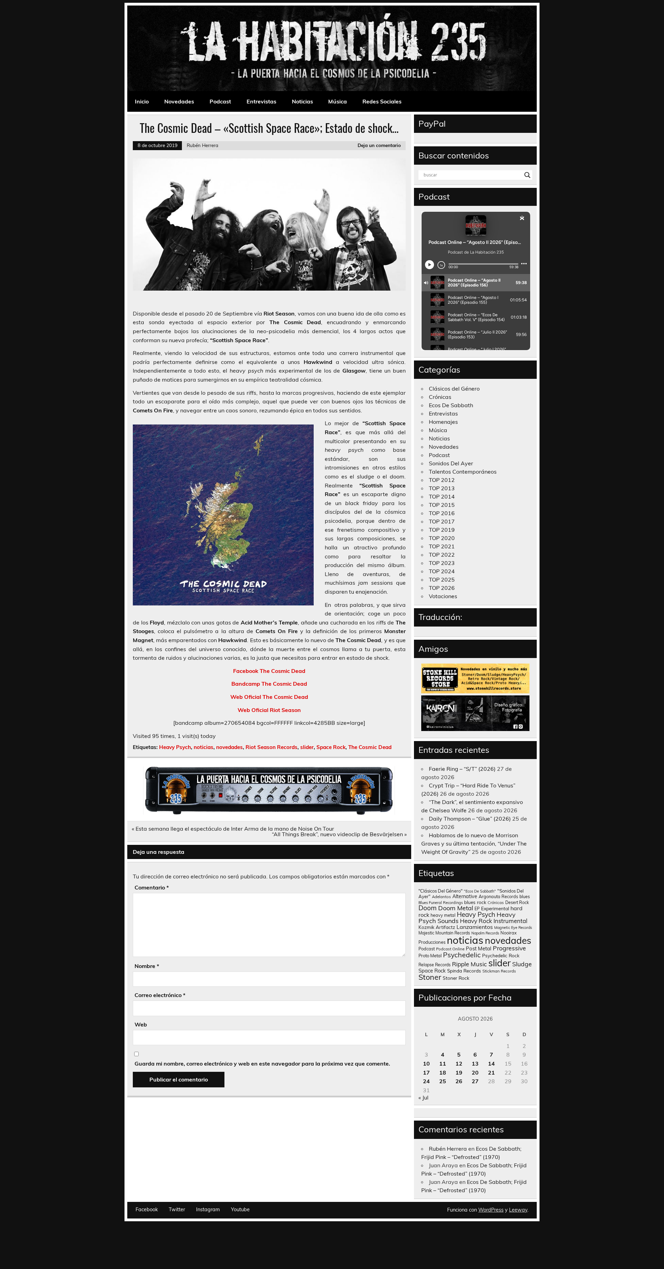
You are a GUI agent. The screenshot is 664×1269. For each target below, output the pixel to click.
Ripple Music (469, 964)
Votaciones (443, 596)
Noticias (302, 101)
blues (524, 896)
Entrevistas (261, 101)
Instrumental (510, 920)
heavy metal (443, 915)
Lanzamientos (474, 926)
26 (458, 1081)
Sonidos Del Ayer (451, 463)
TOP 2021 (442, 546)
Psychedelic (462, 954)
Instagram (208, 1209)
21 (491, 1072)
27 (475, 1081)
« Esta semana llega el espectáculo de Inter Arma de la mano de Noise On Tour (233, 828)
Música (337, 101)
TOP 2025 (442, 579)
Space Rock (330, 747)
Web (141, 1024)
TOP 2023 (442, 562)
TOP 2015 (442, 504)
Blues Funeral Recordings (440, 902)
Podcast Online (450, 949)
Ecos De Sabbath (451, 405)
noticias (203, 747)
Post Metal (478, 948)
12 (458, 1063)
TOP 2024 (442, 571)
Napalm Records (485, 933)
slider (307, 747)
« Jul (423, 1097)
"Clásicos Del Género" (440, 891)
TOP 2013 (442, 488)
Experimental (495, 908)
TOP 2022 (442, 554)
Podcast (220, 101)
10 (426, 1063)
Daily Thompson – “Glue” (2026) (470, 818)
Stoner (429, 977)
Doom (427, 908)
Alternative (464, 896)
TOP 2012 (442, 479)
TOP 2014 (442, 496)
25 (442, 1081)
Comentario (152, 887)
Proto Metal (430, 955)
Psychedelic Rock (500, 955)
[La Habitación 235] (269, 812)
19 (458, 1072)
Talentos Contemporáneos (463, 471)
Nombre (147, 966)
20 (475, 1072)
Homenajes (443, 421)
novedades (229, 747)
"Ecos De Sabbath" (480, 891)
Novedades (179, 101)
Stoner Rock (456, 978)
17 (426, 1072)
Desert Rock (517, 902)
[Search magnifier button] (527, 175)
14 (491, 1063)
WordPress (491, 1210)
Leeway (518, 1210)
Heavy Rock (476, 920)
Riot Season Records (271, 747)
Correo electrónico (160, 995)
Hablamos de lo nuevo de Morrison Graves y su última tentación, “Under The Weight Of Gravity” (474, 843)
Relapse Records (434, 964)
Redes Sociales (382, 101)
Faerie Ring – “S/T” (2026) (462, 768)
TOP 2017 (442, 521)
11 (442, 1063)
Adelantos (441, 896)
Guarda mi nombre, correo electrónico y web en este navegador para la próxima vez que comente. (262, 1063)
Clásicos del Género (454, 388)
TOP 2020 (442, 538)
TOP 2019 (442, 529)
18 (442, 1072)
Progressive (509, 948)
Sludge (522, 964)
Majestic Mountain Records (444, 932)
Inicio (142, 101)
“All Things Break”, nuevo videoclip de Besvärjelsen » (339, 834)
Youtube (240, 1209)
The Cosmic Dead (369, 747)
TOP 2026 (442, 587)
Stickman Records (499, 971)
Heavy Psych (175, 747)
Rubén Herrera (202, 145)
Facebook (147, 1209)
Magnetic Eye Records (513, 927)
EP (477, 908)
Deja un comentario (379, 145)
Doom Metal (455, 908)
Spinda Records (464, 971)
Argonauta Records (498, 896)
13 (475, 1063)
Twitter (177, 1209)
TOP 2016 (442, 513)
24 (426, 1081)
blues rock (475, 902)
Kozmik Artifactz (436, 927)
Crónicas (440, 396)
